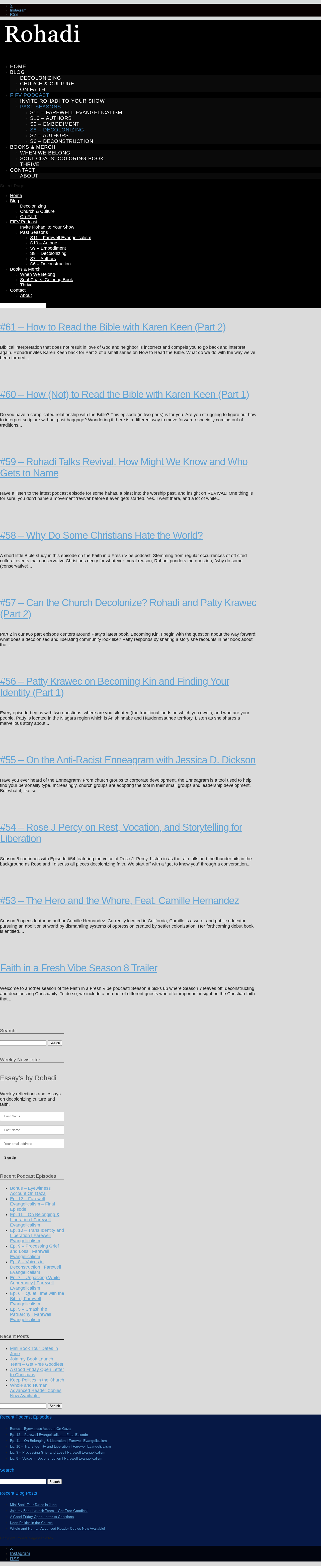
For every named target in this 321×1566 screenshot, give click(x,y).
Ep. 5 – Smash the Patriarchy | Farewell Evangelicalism (30, 1314)
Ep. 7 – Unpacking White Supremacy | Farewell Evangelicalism (35, 1283)
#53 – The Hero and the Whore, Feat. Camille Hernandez (119, 900)
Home (16, 195)
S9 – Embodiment (54, 124)
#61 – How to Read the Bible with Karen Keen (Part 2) (113, 326)
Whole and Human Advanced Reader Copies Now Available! (35, 1390)
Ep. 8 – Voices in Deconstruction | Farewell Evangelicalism (35, 1267)
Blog (17, 72)
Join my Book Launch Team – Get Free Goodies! (36, 1361)
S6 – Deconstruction (61, 141)
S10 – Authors (51, 118)
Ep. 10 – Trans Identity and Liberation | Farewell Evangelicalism (37, 1235)
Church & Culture (47, 83)
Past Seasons (40, 106)
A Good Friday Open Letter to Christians (42, 1517)
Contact (18, 290)
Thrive (30, 164)
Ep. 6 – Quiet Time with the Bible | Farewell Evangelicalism (37, 1298)
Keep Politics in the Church (37, 1379)
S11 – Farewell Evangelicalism (76, 112)
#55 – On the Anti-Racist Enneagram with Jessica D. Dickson (128, 759)
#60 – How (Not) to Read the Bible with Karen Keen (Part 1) (124, 394)
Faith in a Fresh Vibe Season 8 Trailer (78, 967)
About (29, 176)
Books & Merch (25, 269)
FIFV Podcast (23, 221)
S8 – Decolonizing (57, 129)
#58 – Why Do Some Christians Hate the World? (101, 535)
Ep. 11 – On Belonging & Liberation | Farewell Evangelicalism (34, 1220)
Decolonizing (40, 78)
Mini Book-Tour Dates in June (33, 1505)
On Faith (32, 89)
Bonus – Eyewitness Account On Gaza (30, 1191)
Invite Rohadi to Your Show (62, 101)
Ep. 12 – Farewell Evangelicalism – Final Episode (32, 1204)
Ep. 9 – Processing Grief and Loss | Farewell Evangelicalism (34, 1251)
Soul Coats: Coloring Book (62, 158)
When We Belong (45, 152)
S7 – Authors (49, 135)
